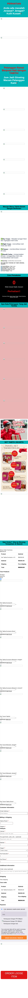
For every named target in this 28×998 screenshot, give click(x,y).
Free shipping (4, 879)
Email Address (4, 811)
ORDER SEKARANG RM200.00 (14, 938)
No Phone (3, 859)
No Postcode (4, 853)
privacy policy (20, 933)
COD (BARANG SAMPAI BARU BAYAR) (14, 909)
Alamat (2, 831)
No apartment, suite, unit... (10, 837)
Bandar (2, 842)
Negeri (2, 848)
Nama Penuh (4, 821)
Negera (2, 826)
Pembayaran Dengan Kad (11, 923)
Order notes (6, 869)
